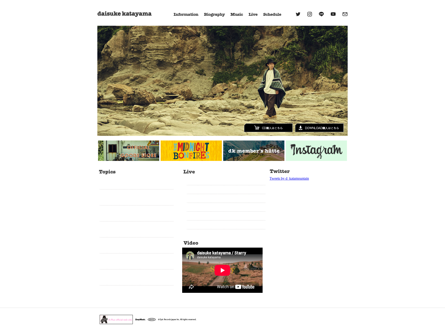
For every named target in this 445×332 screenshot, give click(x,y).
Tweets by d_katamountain (289, 178)
